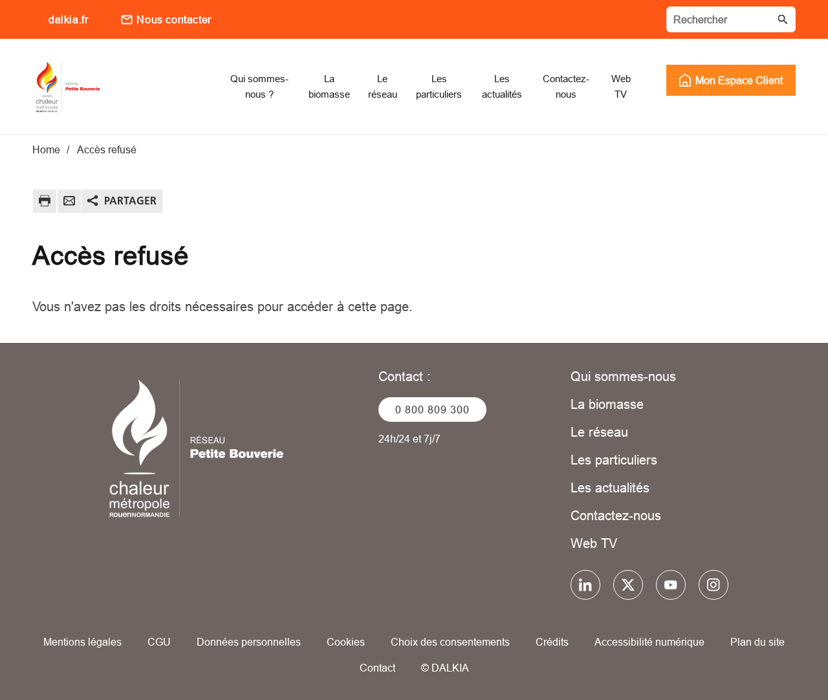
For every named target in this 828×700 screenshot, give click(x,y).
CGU (159, 642)
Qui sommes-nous (623, 376)
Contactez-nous (616, 515)
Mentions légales (82, 642)
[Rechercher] (731, 19)
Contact (377, 667)
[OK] (783, 19)
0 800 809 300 (432, 409)
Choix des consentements (450, 642)
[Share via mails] (69, 203)
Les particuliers (614, 459)
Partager (130, 200)
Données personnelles (249, 642)
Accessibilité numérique (649, 642)
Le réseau (599, 431)
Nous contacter (173, 19)
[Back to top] (775, 653)
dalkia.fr (68, 19)
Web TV (594, 543)
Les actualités (610, 487)
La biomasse (607, 404)
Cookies (346, 642)
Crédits (552, 642)
